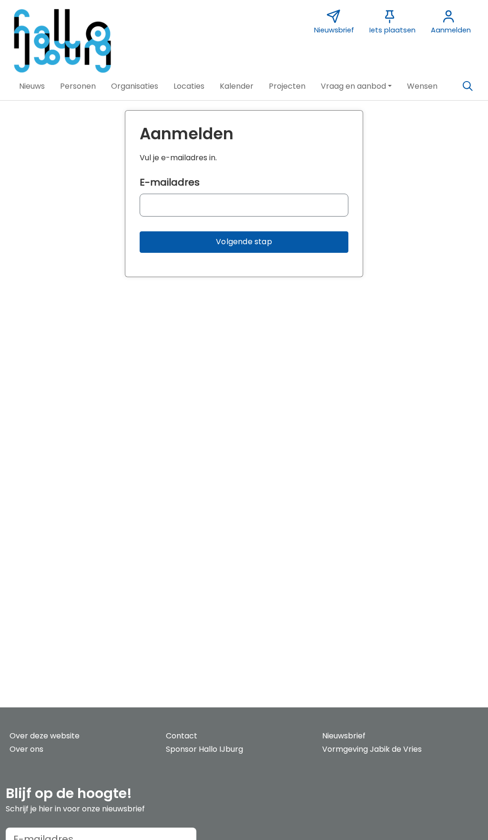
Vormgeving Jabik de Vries (372, 749)
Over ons (26, 749)
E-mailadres (170, 182)
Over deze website (45, 735)
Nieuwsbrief (344, 735)
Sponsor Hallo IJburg (204, 749)
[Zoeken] (467, 86)
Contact (181, 735)
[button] (31, 86)
